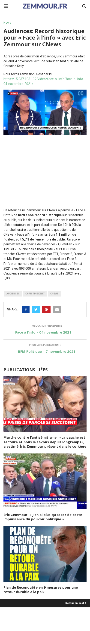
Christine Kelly (35, 293)
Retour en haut (74, 603)
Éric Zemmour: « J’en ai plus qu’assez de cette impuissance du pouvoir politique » (42, 517)
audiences (13, 293)
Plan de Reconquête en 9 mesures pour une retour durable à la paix (40, 589)
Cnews (54, 293)
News (7, 22)
